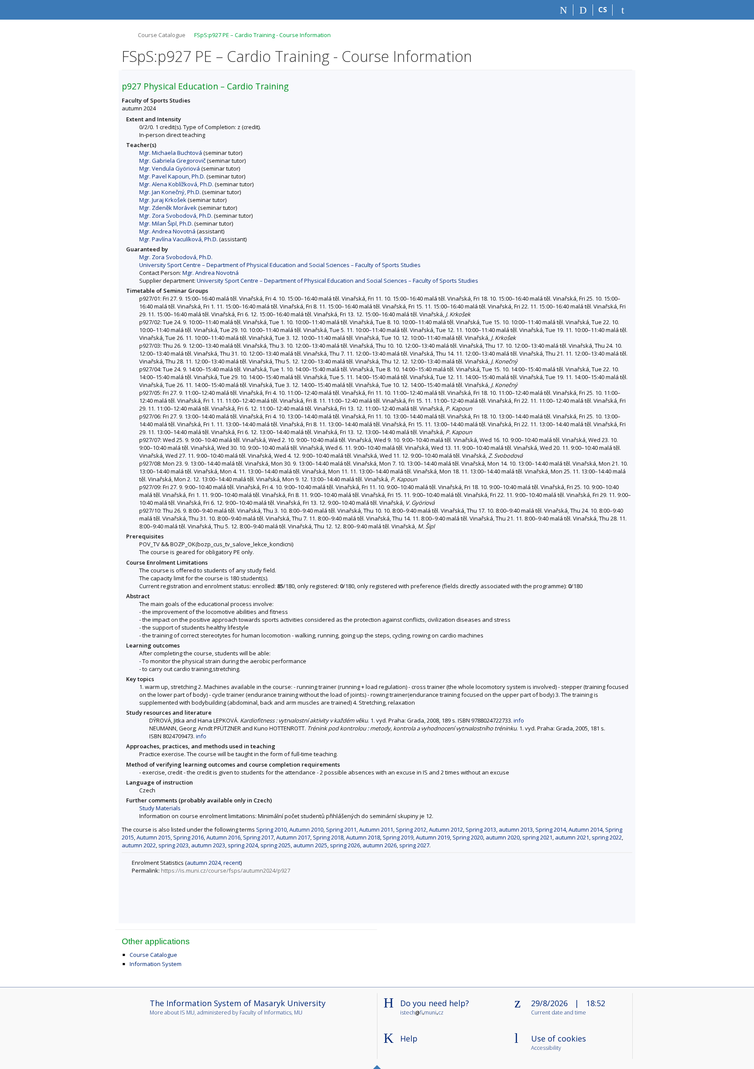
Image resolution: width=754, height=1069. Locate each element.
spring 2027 (414, 845)
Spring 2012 (411, 829)
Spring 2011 (341, 829)
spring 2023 (173, 845)
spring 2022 (607, 837)
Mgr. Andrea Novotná (167, 231)
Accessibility (546, 1048)
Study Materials (160, 808)
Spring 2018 (328, 837)
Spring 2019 (398, 837)
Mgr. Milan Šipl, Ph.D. (166, 223)
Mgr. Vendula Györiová (169, 168)
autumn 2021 (572, 837)
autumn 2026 (380, 845)
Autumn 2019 (433, 837)
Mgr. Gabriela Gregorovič (172, 160)
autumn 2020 (503, 837)
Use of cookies (558, 1038)
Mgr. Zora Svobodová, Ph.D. (175, 215)
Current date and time (558, 1013)
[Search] (583, 10)
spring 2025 (275, 845)
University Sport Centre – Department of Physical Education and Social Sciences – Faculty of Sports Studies (280, 265)
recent (231, 863)
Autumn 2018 (363, 837)
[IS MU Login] (622, 10)
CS (602, 9)
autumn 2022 (139, 845)
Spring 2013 (481, 829)
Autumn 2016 (223, 837)
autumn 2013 (516, 829)
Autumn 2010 (306, 829)
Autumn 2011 (376, 829)
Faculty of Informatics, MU (271, 1012)
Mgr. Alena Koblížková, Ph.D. (176, 184)
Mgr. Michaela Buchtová (170, 153)
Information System (156, 964)
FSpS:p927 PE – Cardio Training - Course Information (262, 35)
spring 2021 (537, 837)
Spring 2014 (550, 829)
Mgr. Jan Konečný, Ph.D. (170, 192)
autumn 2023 (208, 845)
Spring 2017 (258, 837)
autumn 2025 (310, 845)
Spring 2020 (467, 837)
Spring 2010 (271, 829)
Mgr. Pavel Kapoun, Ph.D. (172, 176)
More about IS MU (172, 1012)
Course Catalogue (161, 35)
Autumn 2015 (154, 837)
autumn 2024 (204, 863)
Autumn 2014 (586, 829)
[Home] (563, 10)
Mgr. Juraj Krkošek (162, 200)
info (519, 720)
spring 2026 (345, 845)
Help (409, 1038)
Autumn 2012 (446, 829)
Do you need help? (434, 1003)
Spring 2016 (188, 837)
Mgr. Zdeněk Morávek (168, 208)
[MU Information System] (125, 34)
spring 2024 (243, 845)
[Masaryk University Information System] (137, 10)
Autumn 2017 (293, 837)
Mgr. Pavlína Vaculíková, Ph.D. (178, 239)
